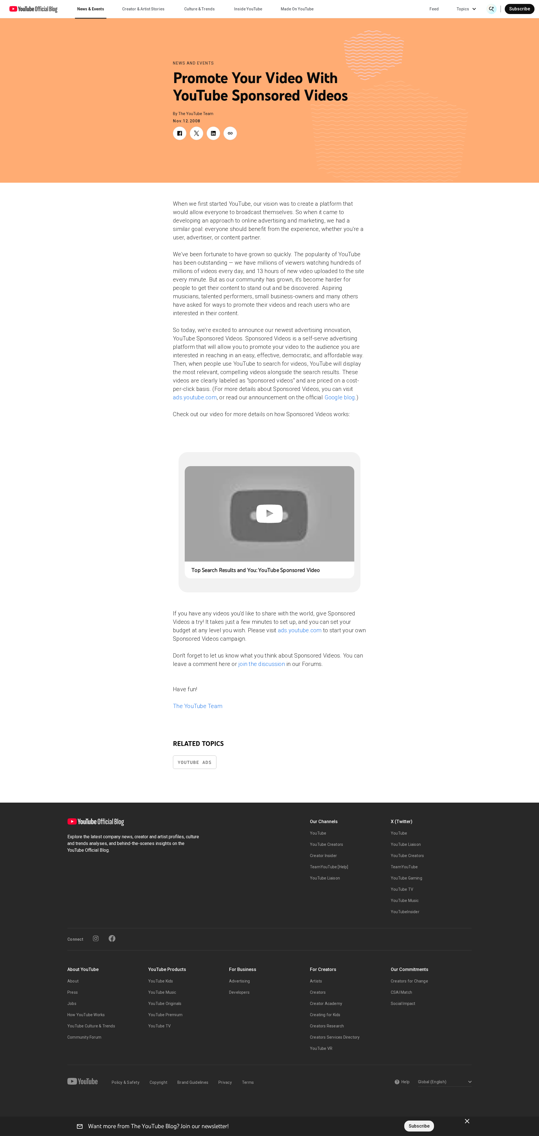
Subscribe (519, 9)
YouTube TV (402, 889)
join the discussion (261, 664)
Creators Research (327, 1026)
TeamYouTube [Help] (329, 867)
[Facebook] (112, 938)
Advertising (239, 981)
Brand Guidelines (192, 1082)
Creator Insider (323, 855)
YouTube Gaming (406, 878)
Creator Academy (326, 1003)
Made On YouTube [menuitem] (297, 9)
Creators (318, 992)
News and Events (193, 63)
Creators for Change (409, 981)
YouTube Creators (326, 844)
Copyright (158, 1082)
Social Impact (403, 1003)
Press (72, 992)
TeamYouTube (404, 867)
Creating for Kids (325, 1015)
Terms (248, 1082)
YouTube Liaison (325, 878)
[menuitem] (434, 9)
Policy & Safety (126, 1082)
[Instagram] (95, 938)
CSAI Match (401, 992)
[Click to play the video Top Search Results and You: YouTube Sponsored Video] (269, 514)
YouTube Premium (165, 1015)
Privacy (225, 1082)
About (73, 981)
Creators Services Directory (335, 1037)
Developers (239, 992)
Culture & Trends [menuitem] (199, 9)
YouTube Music (405, 900)
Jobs (71, 1003)
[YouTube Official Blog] (33, 9)
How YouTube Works (86, 1015)
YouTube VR (321, 1048)
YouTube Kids (160, 981)
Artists (316, 981)
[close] (467, 1121)
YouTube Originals (164, 1003)
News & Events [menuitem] (90, 9)
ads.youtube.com (195, 397)
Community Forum (84, 1037)
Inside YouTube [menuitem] (248, 9)
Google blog (340, 397)
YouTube (318, 833)
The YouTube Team (197, 706)
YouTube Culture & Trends (91, 1026)
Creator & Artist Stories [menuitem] (143, 9)
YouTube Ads (195, 762)
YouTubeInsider (405, 912)
